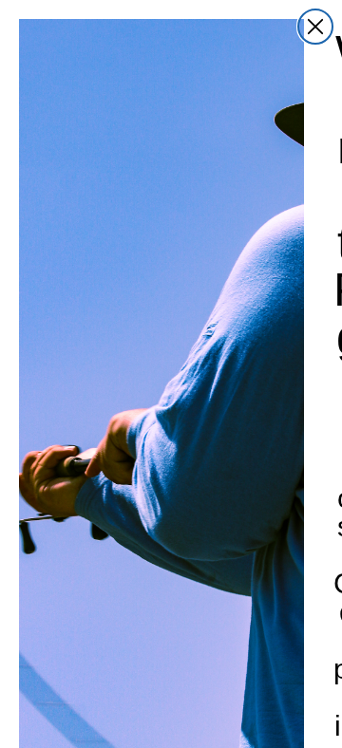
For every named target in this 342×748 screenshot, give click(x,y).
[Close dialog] (315, 26)
